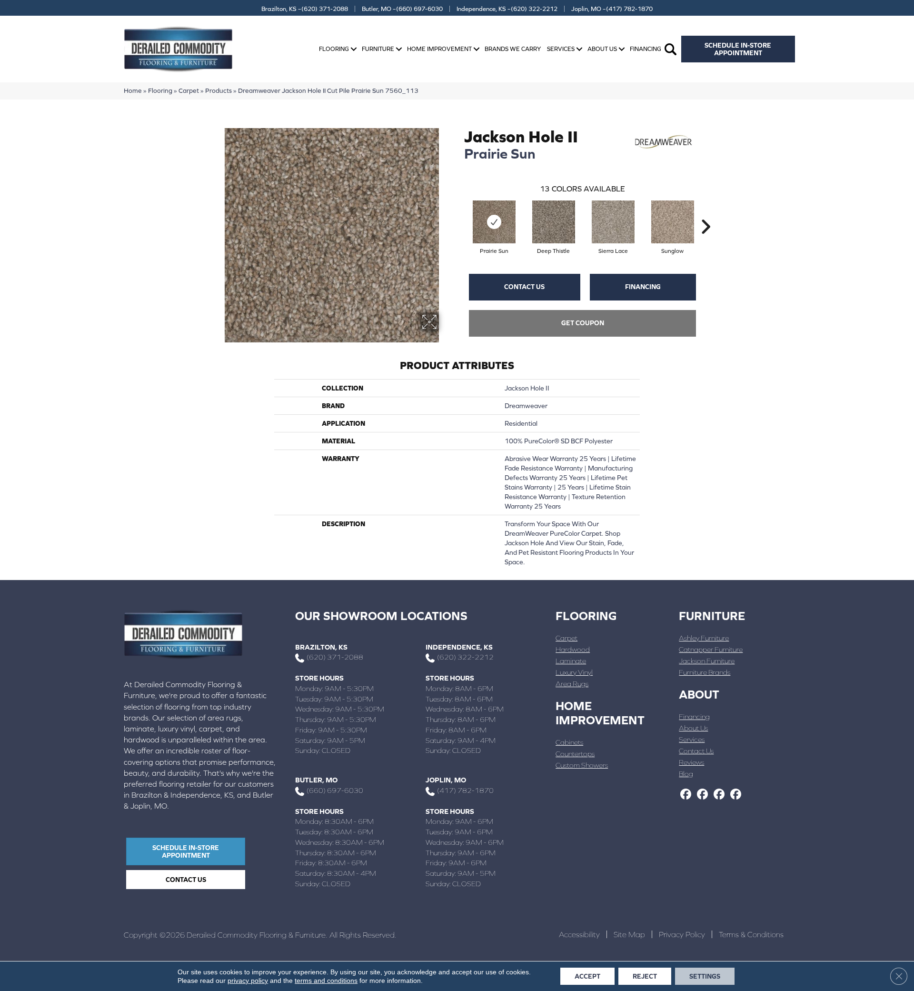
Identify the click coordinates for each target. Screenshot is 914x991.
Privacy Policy (682, 934)
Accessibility (579, 934)
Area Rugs (572, 684)
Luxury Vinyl (574, 672)
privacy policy (248, 980)
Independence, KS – (507, 9)
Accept (587, 976)
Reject (645, 976)
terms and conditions (326, 980)
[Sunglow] (672, 222)
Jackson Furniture (707, 661)
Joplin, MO (446, 780)
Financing (645, 48)
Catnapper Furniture (711, 649)
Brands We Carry (513, 48)
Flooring (334, 48)
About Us (602, 48)
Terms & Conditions (751, 934)
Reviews (691, 762)
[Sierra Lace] (613, 222)
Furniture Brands (704, 672)
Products (218, 90)
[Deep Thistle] (553, 222)
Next (705, 212)
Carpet (189, 90)
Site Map (629, 934)
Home (133, 90)
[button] (353, 49)
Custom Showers (582, 765)
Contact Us (524, 286)
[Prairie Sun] (494, 222)
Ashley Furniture (704, 638)
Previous (459, 212)
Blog (686, 774)
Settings (704, 976)
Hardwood (573, 649)
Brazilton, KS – (304, 9)
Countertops (575, 754)
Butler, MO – (402, 9)
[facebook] (686, 795)
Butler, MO (316, 780)
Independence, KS (459, 647)
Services (561, 48)
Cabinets (569, 742)
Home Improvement (439, 48)
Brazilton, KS (321, 647)
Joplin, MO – (612, 9)
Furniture (378, 48)
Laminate (571, 661)
